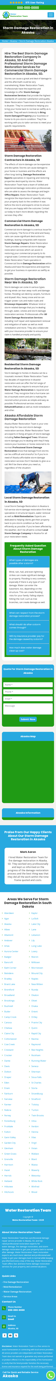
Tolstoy (35, 1104)
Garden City (10, 1142)
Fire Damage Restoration (16, 1282)
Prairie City (36, 1022)
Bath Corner (10, 967)
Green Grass (10, 1153)
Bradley (8, 978)
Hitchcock (9, 1192)
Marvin (34, 956)
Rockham (35, 1055)
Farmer (7, 1104)
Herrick (7, 1175)
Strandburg (37, 1093)
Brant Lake (9, 984)
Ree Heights (37, 1049)
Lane (33, 929)
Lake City (35, 924)
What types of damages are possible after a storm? (23, 562)
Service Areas (10, 1296)
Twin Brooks (37, 1115)
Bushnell (8, 1006)
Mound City (37, 973)
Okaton (35, 995)
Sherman (35, 1071)
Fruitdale (8, 1126)
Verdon (35, 1126)
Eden (6, 1082)
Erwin (7, 1088)
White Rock (36, 1181)
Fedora (7, 1110)
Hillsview (8, 1186)
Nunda (34, 989)
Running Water (38, 1060)
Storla (34, 1088)
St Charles (36, 1082)
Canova (8, 1022)
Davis (7, 1066)
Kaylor (34, 913)
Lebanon (35, 935)
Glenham (8, 1148)
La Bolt (34, 918)
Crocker (8, 1055)
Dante (7, 1060)
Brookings (9, 1000)
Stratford (35, 1099)
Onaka (34, 1006)
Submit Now (28, 719)
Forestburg (9, 1121)
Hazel (7, 1170)
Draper (7, 1077)
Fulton (7, 1131)
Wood (34, 1192)
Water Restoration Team (28, 1210)
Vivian (34, 1148)
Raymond (36, 1044)
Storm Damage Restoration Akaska (36, 41)
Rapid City (36, 1033)
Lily (33, 940)
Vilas (33, 1137)
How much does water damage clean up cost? (25, 649)
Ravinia (34, 1038)
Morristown (37, 967)
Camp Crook (10, 1017)
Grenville (8, 1159)
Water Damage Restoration (17, 1291)
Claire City (9, 1033)
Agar (6, 918)
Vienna (34, 1131)
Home (5, 41)
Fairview (8, 1099)
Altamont (8, 935)
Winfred (35, 1186)
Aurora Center (11, 951)
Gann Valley (10, 1137)
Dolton (7, 1071)
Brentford (9, 989)
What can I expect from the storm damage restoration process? (27, 614)
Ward (34, 1159)
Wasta (34, 1164)
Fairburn (8, 1093)
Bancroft (8, 962)
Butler (7, 1011)
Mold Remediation (13, 1286)
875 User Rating (35, 2)
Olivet (34, 1000)
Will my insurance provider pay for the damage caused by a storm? (26, 638)
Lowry (34, 951)
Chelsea (8, 1028)
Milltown (35, 962)
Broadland (9, 995)
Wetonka (35, 1175)
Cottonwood (10, 1038)
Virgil (33, 1142)
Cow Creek (9, 1044)
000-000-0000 (28, 7)
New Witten (37, 984)
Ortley (34, 1017)
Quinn (34, 1028)
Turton (34, 1110)
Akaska (13, 41)
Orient (34, 1011)
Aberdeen (9, 913)
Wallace (35, 1153)
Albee (7, 929)
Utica (33, 1121)
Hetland (8, 1181)
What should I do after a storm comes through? (25, 626)
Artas (7, 945)
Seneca (34, 1066)
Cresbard (8, 1049)
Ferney (7, 1115)
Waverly (35, 1170)
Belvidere (8, 973)
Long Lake (36, 945)
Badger (7, 956)
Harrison (8, 1164)
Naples (34, 978)
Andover (8, 940)
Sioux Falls (36, 1077)
